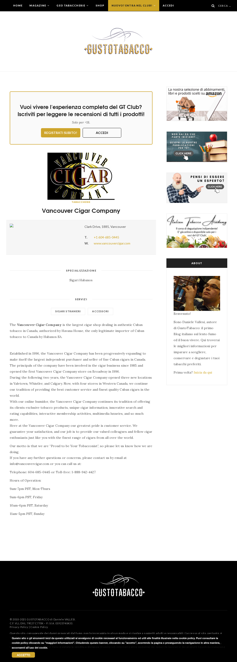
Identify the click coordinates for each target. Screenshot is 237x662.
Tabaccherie (81, 202)
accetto (23, 655)
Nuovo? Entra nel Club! (132, 5)
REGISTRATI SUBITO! (60, 133)
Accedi (168, 5)
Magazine (38, 5)
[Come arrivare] (44, 225)
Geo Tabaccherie (71, 5)
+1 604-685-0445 (106, 237)
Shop (100, 5)
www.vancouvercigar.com (112, 243)
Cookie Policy (39, 626)
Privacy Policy (19, 626)
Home (17, 5)
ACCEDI (102, 133)
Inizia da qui (203, 372)
